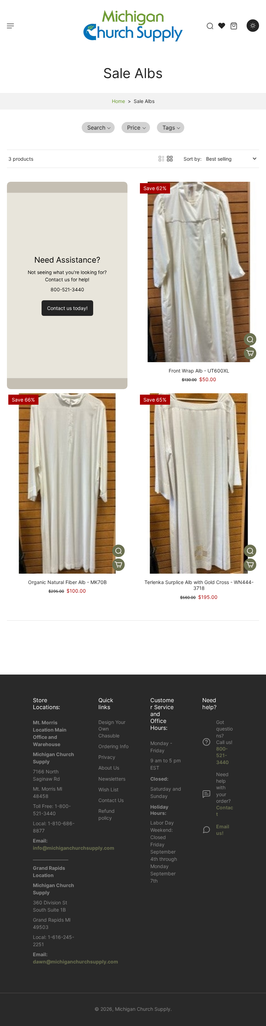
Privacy (106, 757)
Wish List (108, 789)
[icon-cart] (233, 25)
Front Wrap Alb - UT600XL (199, 371)
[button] (98, 127)
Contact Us (111, 800)
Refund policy (106, 814)
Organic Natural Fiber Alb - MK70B (67, 582)
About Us (108, 768)
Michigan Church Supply (142, 1009)
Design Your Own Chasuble (111, 728)
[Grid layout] (170, 158)
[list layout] (161, 158)
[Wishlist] (222, 25)
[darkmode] (253, 25)
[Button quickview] (250, 339)
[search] (210, 25)
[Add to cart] (250, 353)
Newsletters (111, 779)
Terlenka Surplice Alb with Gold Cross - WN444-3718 (199, 585)
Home (118, 101)
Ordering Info (113, 746)
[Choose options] (118, 564)
